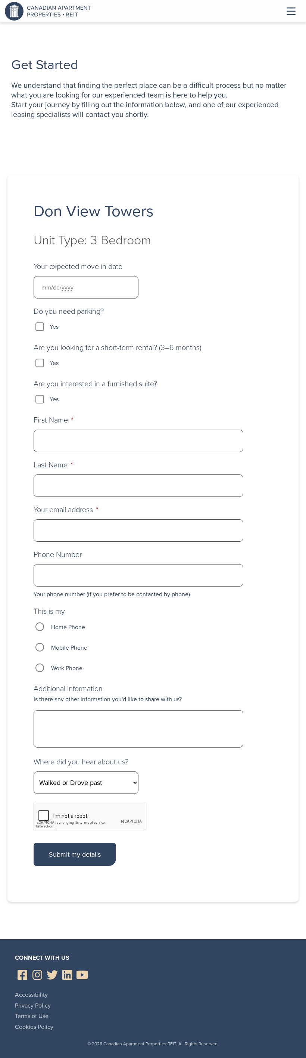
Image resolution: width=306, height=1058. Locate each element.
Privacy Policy (33, 1005)
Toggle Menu (291, 11)
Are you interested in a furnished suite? (95, 384)
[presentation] (90, 816)
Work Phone (66, 668)
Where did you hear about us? (81, 762)
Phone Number (58, 554)
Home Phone (68, 627)
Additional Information (68, 688)
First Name (54, 420)
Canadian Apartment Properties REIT (49, 11)
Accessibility (31, 994)
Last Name (53, 465)
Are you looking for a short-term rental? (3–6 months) (118, 347)
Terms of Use (32, 1016)
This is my (49, 611)
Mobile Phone (69, 647)
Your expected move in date (78, 266)
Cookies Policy (34, 1027)
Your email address (66, 509)
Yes (54, 326)
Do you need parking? (69, 311)
